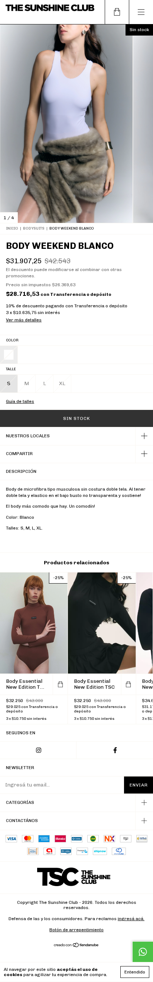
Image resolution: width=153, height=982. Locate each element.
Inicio (12, 228)
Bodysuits (34, 228)
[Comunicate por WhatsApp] (142, 951)
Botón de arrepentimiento (76, 929)
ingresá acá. (131, 918)
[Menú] (141, 12)
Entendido (134, 972)
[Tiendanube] (76, 946)
